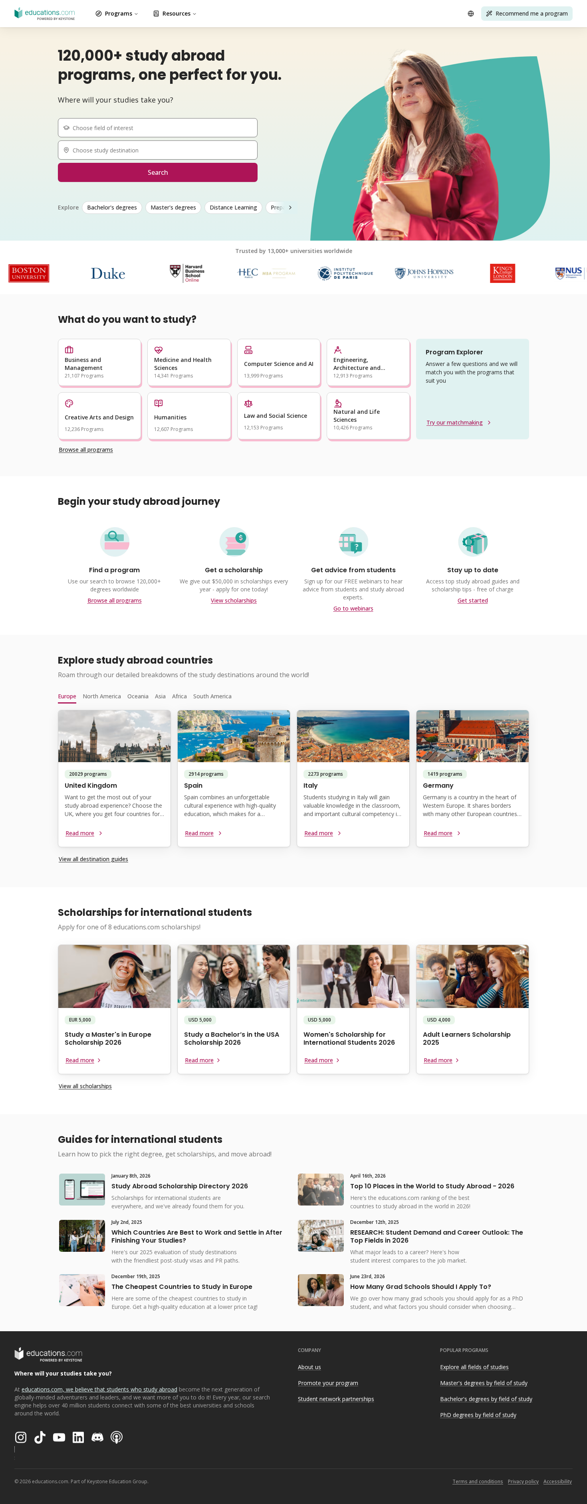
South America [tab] (212, 696)
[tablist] (293, 696)
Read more (79, 833)
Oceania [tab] (138, 696)
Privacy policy (523, 1481)
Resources (176, 13)
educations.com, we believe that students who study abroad (99, 1389)
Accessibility (557, 1481)
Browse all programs (86, 449)
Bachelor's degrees (112, 207)
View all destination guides (93, 859)
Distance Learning (233, 207)
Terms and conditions (477, 1481)
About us (309, 1367)
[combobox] (160, 128)
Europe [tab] (67, 696)
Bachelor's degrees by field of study (486, 1399)
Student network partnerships (336, 1399)
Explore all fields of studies (474, 1367)
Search (158, 172)
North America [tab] (102, 696)
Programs (118, 13)
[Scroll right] (290, 207)
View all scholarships (85, 1086)
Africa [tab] (179, 696)
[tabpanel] (293, 782)
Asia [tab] (160, 696)
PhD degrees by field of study (478, 1415)
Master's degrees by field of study (484, 1383)
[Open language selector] (471, 13)
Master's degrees (173, 207)
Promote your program (328, 1383)
